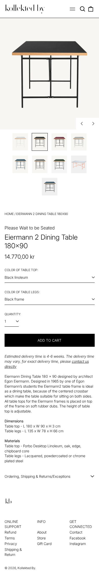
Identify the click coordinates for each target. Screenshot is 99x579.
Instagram (78, 543)
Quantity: (13, 314)
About (41, 532)
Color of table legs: (22, 292)
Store (41, 538)
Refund (10, 532)
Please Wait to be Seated (30, 227)
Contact (76, 532)
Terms (10, 538)
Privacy (11, 543)
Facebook (78, 538)
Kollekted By (26, 568)
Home (9, 214)
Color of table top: (21, 270)
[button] (83, 9)
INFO (41, 521)
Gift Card (44, 543)
